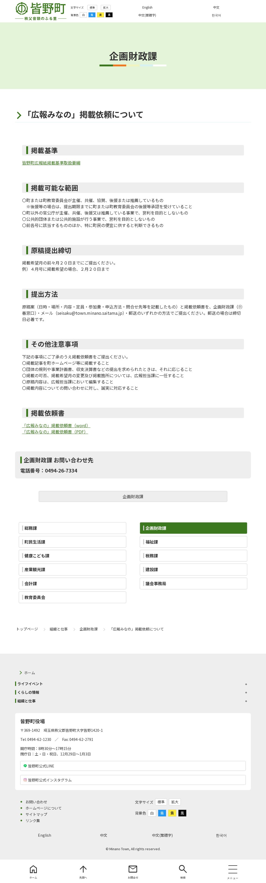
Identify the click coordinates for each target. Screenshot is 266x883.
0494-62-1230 (39, 739)
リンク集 (32, 820)
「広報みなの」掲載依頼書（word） (56, 425)
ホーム (29, 672)
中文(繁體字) (162, 835)
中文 (103, 835)
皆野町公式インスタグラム (50, 780)
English (44, 835)
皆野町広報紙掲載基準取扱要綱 (51, 163)
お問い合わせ (36, 801)
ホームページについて (43, 808)
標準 (92, 7)
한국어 (221, 835)
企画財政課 (133, 496)
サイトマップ (36, 814)
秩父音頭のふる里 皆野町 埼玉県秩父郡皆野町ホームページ (40, 11)
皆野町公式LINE (41, 765)
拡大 (105, 7)
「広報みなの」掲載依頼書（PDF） (55, 431)
